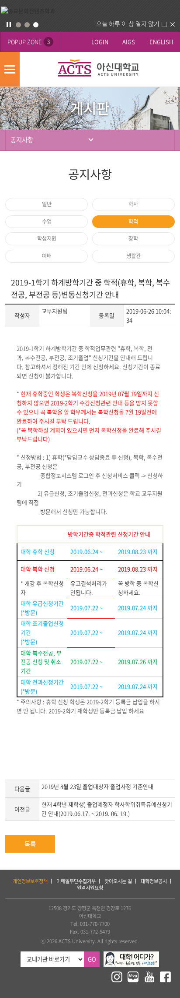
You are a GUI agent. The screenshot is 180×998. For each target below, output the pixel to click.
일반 (47, 204)
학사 (133, 204)
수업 (47, 221)
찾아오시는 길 (118, 881)
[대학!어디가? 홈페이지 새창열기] (131, 955)
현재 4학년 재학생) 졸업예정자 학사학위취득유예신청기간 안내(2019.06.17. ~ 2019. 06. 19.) (107, 808)
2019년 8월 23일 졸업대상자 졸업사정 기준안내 (97, 786)
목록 (30, 844)
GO (92, 959)
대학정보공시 (154, 881)
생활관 (133, 256)
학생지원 (46, 238)
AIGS (128, 41)
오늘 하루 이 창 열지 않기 (127, 23)
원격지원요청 (90, 887)
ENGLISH (161, 41)
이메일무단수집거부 (76, 881)
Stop (8, 24)
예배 (47, 256)
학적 (133, 221)
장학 (133, 238)
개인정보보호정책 (30, 881)
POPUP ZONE (28, 41)
